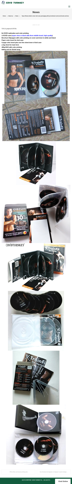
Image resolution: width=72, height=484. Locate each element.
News (16, 16)
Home (4, 16)
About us (10, 16)
